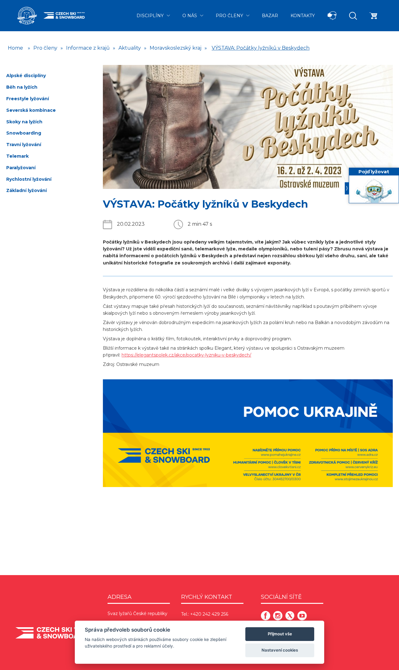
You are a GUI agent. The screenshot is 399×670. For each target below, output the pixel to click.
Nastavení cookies (280, 650)
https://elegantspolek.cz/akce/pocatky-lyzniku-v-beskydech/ (186, 355)
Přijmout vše (280, 633)
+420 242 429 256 (209, 614)
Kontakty (303, 15)
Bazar (270, 15)
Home (15, 48)
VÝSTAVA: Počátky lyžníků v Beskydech (261, 48)
